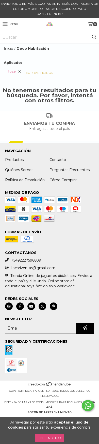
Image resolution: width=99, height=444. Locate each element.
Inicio (8, 48)
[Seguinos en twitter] (42, 306)
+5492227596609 (26, 260)
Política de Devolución (25, 180)
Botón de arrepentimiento (49, 412)
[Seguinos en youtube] (31, 306)
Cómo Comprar (63, 180)
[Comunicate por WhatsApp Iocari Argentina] (88, 405)
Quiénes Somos (19, 170)
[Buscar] (94, 37)
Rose (11, 71)
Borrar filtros (39, 73)
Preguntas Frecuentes (70, 170)
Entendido (49, 438)
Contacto (58, 159)
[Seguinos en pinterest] (53, 306)
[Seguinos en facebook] (20, 306)
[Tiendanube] (49, 385)
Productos (14, 159)
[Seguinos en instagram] (9, 306)
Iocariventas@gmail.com (33, 268)
